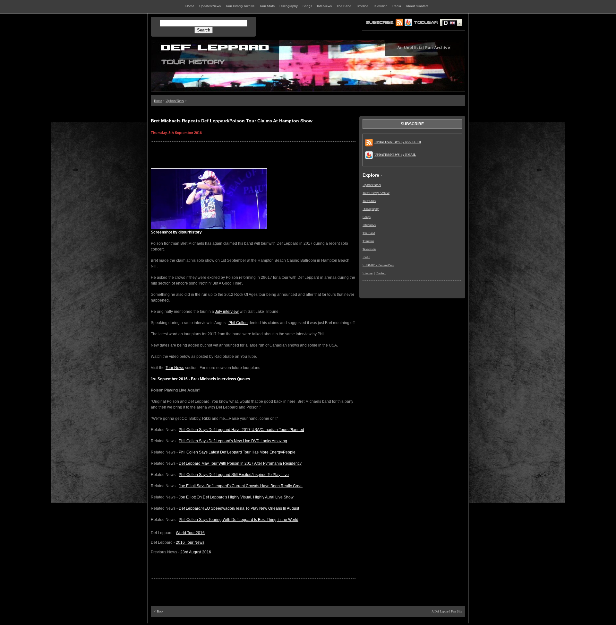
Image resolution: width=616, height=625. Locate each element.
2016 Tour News (190, 542)
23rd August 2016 (195, 552)
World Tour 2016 (190, 533)
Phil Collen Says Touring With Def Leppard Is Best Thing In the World (238, 519)
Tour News (175, 367)
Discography (371, 209)
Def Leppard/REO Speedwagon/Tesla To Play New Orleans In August (239, 508)
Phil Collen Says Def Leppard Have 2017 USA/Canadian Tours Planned (241, 429)
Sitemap (368, 273)
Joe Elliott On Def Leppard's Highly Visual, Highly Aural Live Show (236, 497)
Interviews (369, 225)
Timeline (368, 241)
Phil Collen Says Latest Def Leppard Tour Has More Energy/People (237, 452)
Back (160, 611)
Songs (367, 217)
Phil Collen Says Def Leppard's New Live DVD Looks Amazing (233, 441)
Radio (366, 257)
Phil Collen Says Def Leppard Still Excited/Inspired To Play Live (234, 474)
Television (369, 249)
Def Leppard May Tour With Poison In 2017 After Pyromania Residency (240, 463)
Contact (381, 273)
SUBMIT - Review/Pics (378, 265)
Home (158, 100)
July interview (227, 311)
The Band (369, 233)
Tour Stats (369, 201)
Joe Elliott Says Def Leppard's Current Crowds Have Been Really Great (241, 486)
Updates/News (175, 100)
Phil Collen (238, 323)
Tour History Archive (376, 193)
